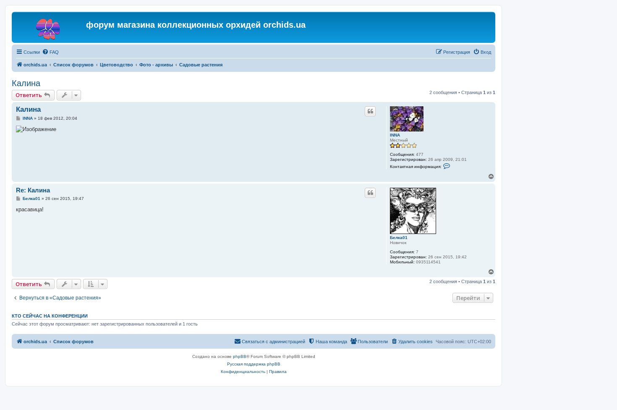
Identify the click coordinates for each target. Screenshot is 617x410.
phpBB (239, 356)
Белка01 (399, 237)
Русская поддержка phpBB (253, 364)
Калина (26, 83)
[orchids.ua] (50, 27)
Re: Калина (33, 190)
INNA (395, 135)
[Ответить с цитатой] (370, 111)
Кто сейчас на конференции (50, 315)
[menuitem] (50, 52)
